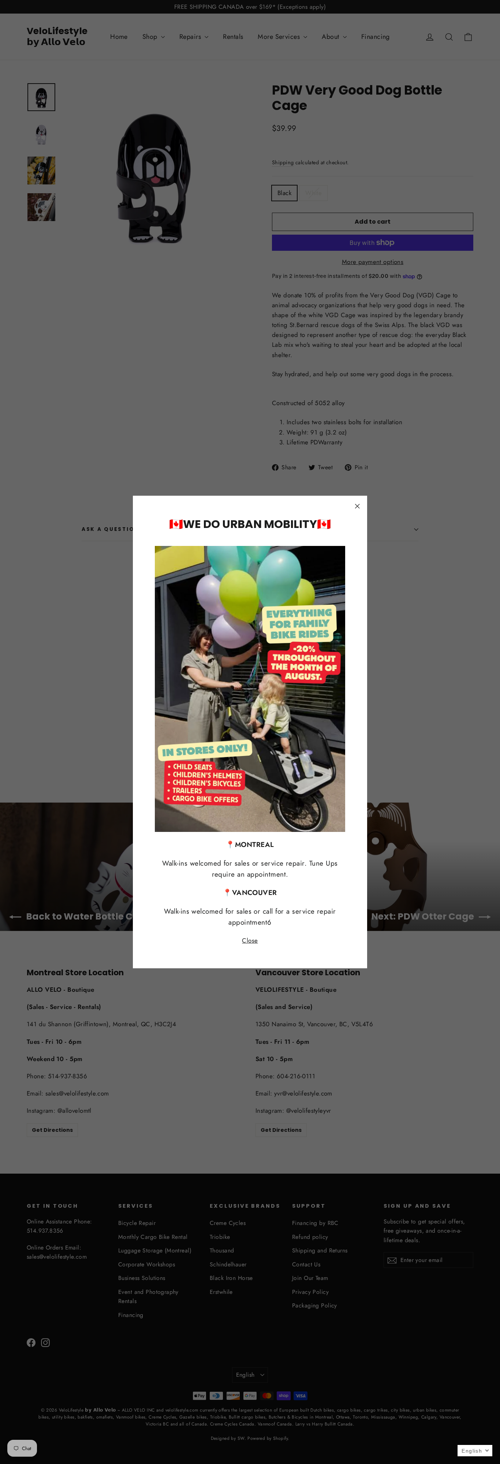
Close (250, 940)
